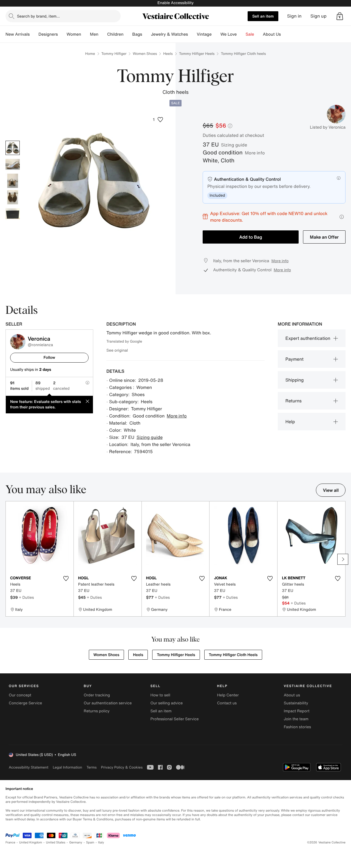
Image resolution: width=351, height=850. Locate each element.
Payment (294, 359)
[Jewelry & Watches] (192, 34)
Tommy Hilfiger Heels (197, 53)
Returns (293, 400)
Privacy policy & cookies (122, 767)
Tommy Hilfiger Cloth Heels (233, 655)
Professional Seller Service (174, 719)
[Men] (103, 34)
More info (255, 152)
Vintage (204, 34)
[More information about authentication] (338, 178)
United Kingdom (30, 842)
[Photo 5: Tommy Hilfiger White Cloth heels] (12, 214)
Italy (101, 842)
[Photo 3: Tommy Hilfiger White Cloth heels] (12, 181)
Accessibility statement (28, 767)
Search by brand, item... (38, 16)
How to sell (160, 695)
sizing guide (234, 145)
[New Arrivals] (34, 34)
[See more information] (342, 217)
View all (331, 490)
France (10, 842)
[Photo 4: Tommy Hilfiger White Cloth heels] (12, 197)
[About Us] (285, 34)
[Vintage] (216, 34)
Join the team (296, 719)
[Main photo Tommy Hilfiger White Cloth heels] (12, 148)
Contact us (227, 703)
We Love (228, 34)
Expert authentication (307, 338)
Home (90, 53)
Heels (167, 53)
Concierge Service (25, 703)
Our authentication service (108, 703)
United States (56, 842)
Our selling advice (166, 703)
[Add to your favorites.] (66, 578)
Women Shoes (145, 53)
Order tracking (97, 695)
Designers (48, 34)
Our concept (20, 695)
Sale (250, 34)
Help (290, 421)
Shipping (294, 380)
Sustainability (296, 703)
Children (115, 34)
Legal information (67, 767)
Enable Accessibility (175, 3)
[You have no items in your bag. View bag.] (340, 16)
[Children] (128, 34)
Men (94, 34)
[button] (340, 16)
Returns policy (96, 711)
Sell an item (263, 16)
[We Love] (241, 34)
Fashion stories (297, 727)
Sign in (294, 16)
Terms (91, 767)
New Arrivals (17, 34)
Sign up (318, 16)
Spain (90, 842)
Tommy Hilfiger (114, 53)
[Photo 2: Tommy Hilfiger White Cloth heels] (12, 164)
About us (292, 695)
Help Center (228, 695)
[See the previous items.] (8, 559)
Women (74, 34)
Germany (75, 842)
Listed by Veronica (328, 127)
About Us (272, 34)
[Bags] (146, 34)
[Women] (85, 34)
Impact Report (297, 711)
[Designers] (62, 34)
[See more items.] (342, 559)
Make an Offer (324, 237)
